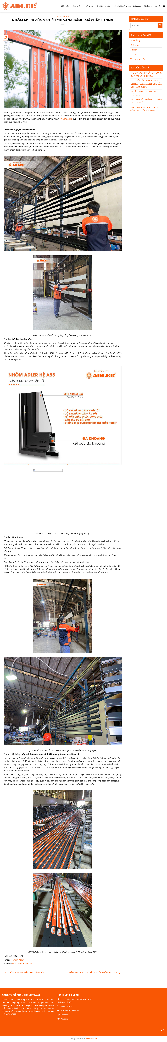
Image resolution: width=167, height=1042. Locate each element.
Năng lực (89, 6)
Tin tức (133, 54)
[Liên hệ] (163, 1030)
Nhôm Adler (66, 118)
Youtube (64, 1019)
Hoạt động (135, 40)
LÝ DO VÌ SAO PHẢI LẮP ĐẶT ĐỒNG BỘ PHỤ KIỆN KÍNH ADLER (146, 74)
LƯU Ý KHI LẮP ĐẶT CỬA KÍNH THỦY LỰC (143, 93)
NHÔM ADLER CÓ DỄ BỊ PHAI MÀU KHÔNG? (27, 972)
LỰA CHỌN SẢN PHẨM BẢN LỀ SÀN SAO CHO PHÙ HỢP (146, 101)
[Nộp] (160, 25)
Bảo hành (148, 6)
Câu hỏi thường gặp (122, 6)
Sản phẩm (77, 6)
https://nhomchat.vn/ (22, 963)
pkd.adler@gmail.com (70, 1010)
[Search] (163, 6)
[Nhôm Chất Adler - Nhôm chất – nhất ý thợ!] (19, 6)
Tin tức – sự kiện (103, 6)
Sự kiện (133, 49)
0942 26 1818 (66, 1006)
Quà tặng (134, 45)
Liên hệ (157, 6)
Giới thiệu (65, 6)
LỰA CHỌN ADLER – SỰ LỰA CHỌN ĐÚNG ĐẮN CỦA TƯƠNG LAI (145, 109)
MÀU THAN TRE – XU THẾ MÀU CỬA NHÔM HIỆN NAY (93, 972)
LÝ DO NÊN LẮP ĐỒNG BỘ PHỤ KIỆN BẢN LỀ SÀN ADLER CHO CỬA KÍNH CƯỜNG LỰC (145, 83)
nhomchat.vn (91, 1039)
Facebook (65, 1014)
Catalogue (137, 6)
